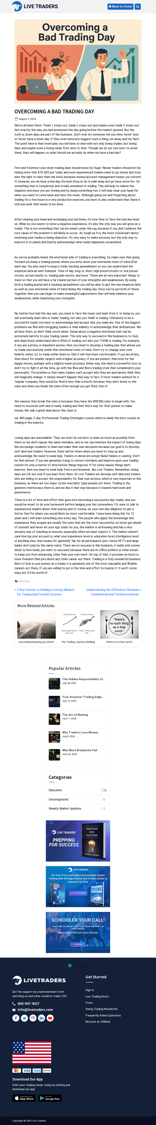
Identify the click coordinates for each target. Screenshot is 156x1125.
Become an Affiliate (98, 1021)
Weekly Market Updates (65, 808)
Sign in (90, 990)
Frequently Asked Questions (103, 1015)
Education (24, 581)
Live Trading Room (97, 996)
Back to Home (121, 6)
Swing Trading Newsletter (102, 1009)
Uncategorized (58, 799)
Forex (89, 1002)
